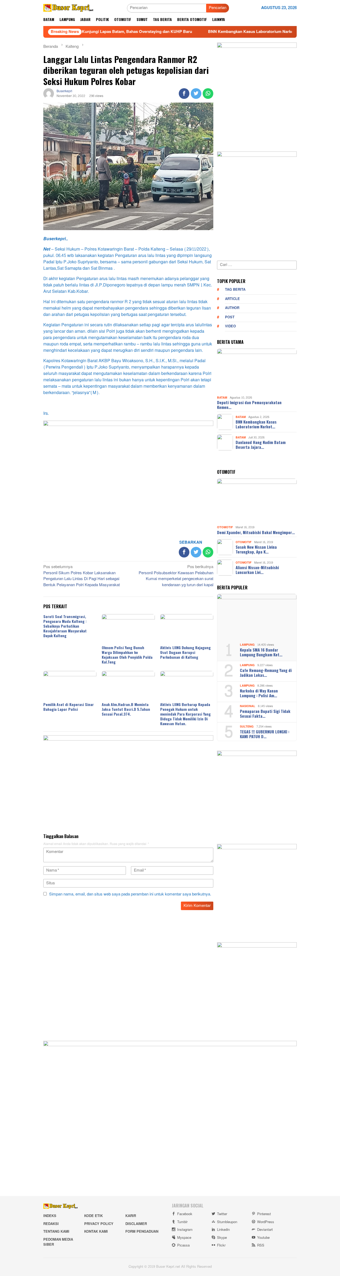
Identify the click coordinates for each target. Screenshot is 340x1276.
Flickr (221, 1245)
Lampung (247, 644)
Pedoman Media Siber (58, 1242)
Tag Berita (235, 289)
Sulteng (247, 726)
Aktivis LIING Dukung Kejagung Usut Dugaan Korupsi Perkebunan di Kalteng (185, 652)
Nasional (247, 706)
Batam (222, 397)
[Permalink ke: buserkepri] (48, 94)
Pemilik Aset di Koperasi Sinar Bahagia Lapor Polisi (68, 707)
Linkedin (223, 1230)
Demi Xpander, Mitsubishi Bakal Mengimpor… (256, 532)
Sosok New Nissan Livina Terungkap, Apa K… (256, 549)
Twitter (222, 1214)
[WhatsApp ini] (208, 93)
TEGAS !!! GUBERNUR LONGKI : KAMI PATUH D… (264, 734)
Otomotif (225, 527)
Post (230, 317)
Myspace (184, 1238)
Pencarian (217, 7)
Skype (222, 1238)
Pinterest (264, 1214)
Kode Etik (93, 1216)
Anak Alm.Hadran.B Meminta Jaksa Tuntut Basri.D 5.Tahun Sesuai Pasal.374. (126, 709)
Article (232, 299)
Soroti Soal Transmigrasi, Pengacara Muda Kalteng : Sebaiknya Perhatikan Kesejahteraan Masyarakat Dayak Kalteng (65, 626)
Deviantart (265, 1230)
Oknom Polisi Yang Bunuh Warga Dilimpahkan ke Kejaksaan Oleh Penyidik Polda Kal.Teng (127, 655)
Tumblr (182, 1222)
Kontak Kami (96, 1231)
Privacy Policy (98, 1224)
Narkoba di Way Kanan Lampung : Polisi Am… (259, 693)
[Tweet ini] (196, 93)
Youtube (263, 1238)
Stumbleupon (227, 1222)
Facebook (184, 1214)
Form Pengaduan (141, 1231)
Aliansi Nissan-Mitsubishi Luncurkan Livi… (257, 569)
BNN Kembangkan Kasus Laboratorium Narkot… (256, 424)
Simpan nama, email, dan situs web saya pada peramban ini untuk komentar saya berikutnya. (130, 894)
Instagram (185, 1230)
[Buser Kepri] (68, 9)
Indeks (49, 1216)
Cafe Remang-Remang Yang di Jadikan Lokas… (266, 672)
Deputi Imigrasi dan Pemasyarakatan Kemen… (249, 404)
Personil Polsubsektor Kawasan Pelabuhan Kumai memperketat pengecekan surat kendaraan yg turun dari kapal (176, 576)
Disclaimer (136, 1224)
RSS (260, 1245)
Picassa (183, 1245)
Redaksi (51, 1224)
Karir (130, 1216)
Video (230, 326)
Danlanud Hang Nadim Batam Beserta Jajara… (261, 444)
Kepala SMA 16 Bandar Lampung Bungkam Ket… (261, 652)
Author (232, 308)
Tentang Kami (56, 1231)
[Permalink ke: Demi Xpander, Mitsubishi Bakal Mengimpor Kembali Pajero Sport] (257, 501)
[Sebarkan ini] (184, 93)
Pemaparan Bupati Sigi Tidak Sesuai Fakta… (265, 713)
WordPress (265, 1222)
